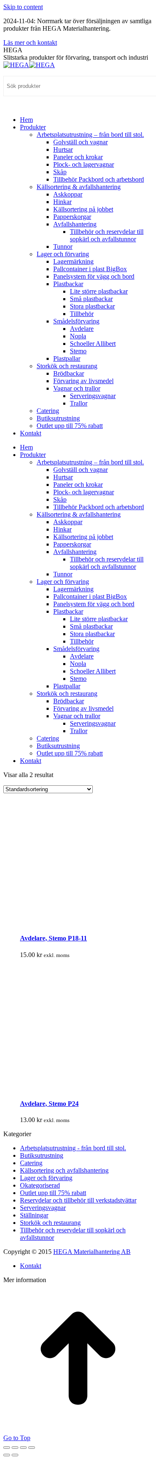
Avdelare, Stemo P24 (49, 1103)
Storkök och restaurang (50, 1222)
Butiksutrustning (41, 1155)
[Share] (15, 1447)
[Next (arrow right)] (15, 1455)
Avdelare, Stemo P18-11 (53, 938)
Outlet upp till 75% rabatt (53, 1192)
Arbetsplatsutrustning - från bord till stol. (73, 1147)
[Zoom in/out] (31, 1447)
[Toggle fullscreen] (23, 1447)
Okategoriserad (40, 1185)
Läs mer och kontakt (30, 42)
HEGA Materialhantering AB (92, 1251)
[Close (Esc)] (6, 1447)
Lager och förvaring (46, 1177)
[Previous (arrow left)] (6, 1455)
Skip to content (23, 6)
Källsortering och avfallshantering (64, 1170)
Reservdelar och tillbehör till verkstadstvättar (78, 1200)
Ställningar (34, 1215)
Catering (31, 1162)
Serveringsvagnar (43, 1207)
